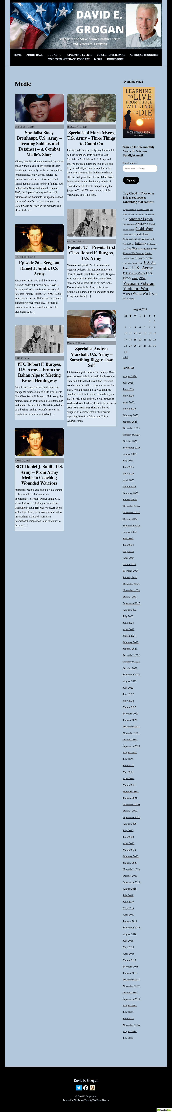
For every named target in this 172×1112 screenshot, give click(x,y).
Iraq (124, 249)
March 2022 (129, 707)
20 (140, 339)
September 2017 (131, 999)
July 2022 (128, 687)
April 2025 (128, 480)
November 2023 (131, 590)
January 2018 (130, 973)
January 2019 (130, 921)
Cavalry (132, 229)
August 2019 (130, 888)
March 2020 (129, 849)
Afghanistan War (129, 209)
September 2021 (131, 746)
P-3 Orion (138, 258)
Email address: (130, 163)
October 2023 (130, 596)
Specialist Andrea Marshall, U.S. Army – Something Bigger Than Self (91, 356)
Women (127, 294)
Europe (136, 238)
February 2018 (130, 966)
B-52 (149, 224)
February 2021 (130, 791)
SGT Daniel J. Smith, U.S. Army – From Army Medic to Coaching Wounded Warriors (39, 474)
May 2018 (128, 947)
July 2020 (128, 830)
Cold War (144, 228)
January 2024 (130, 577)
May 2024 (128, 551)
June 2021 (128, 765)
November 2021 (131, 733)
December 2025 (131, 428)
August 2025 (130, 454)
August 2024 (130, 531)
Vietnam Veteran (138, 283)
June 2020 (128, 836)
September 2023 (131, 603)
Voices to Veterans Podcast (69, 59)
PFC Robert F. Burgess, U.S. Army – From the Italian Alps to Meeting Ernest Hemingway (39, 372)
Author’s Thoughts (144, 54)
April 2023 (128, 629)
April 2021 (128, 778)
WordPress (78, 1100)
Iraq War (132, 248)
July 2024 (128, 538)
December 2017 (131, 979)
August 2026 (130, 376)
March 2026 (129, 408)
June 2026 (128, 389)
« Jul (125, 357)
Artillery (140, 223)
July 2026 (128, 382)
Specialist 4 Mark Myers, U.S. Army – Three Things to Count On (91, 138)
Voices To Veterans (111, 54)
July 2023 (128, 616)
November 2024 (131, 512)
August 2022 (130, 681)
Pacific (145, 258)
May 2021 (128, 772)
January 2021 (130, 797)
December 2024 (131, 506)
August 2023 (130, 609)
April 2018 (128, 953)
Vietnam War (135, 288)
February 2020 (130, 856)
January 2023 (130, 648)
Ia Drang (130, 243)
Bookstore (115, 59)
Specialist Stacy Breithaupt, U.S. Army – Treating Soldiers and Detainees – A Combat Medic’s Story (39, 143)
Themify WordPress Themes (96, 1100)
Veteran (135, 278)
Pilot (150, 258)
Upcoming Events (79, 54)
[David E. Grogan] (86, 46)
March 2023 (129, 635)
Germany (145, 238)
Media (98, 59)
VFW (142, 278)
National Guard (128, 258)
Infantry (141, 243)
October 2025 (130, 441)
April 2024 (128, 557)
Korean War (150, 248)
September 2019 (131, 882)
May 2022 (128, 700)
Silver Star (127, 263)
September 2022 (131, 674)
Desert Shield (128, 234)
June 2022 (128, 694)
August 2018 (130, 934)
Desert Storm (141, 234)
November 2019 (131, 869)
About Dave (34, 54)
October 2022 (130, 668)
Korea (140, 248)
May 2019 (128, 908)
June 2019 (128, 901)
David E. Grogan (85, 1096)
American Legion (141, 218)
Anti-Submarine (129, 224)
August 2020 (130, 823)
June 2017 (128, 1018)
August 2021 (130, 752)
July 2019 (128, 895)
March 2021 (129, 784)
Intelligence (151, 243)
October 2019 (130, 875)
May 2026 (128, 395)
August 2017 (130, 1005)
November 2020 (131, 804)
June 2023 (128, 622)
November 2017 (131, 986)
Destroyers (127, 239)
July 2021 (128, 759)
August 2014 (130, 1031)
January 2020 (130, 862)
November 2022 (131, 661)
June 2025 (128, 467)
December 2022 (131, 655)
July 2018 (128, 940)
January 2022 (130, 720)
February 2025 (130, 493)
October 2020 (130, 810)
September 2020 (131, 817)
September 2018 (131, 927)
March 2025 (129, 486)
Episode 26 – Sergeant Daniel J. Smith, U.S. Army (39, 268)
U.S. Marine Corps (134, 273)
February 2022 (130, 713)
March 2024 (129, 564)
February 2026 (130, 415)
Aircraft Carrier (143, 209)
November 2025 (131, 434)
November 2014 (131, 1025)
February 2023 (130, 642)
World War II (142, 293)
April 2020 (128, 843)
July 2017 (128, 1012)
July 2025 (128, 460)
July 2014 (128, 1037)
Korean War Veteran (133, 253)
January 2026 (130, 421)
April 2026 (128, 402)
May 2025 (128, 473)
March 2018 (129, 960)
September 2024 (131, 525)
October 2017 (130, 992)
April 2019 (128, 914)
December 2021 (131, 726)
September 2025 (131, 447)
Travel (141, 263)
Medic (148, 253)
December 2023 (131, 583)
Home (18, 54)
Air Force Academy (136, 214)
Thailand (135, 263)
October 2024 (130, 519)
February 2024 (130, 570)
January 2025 (130, 499)
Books (52, 54)
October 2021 (130, 739)
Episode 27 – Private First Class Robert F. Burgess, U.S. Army (91, 252)
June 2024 (128, 544)
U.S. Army (142, 267)
